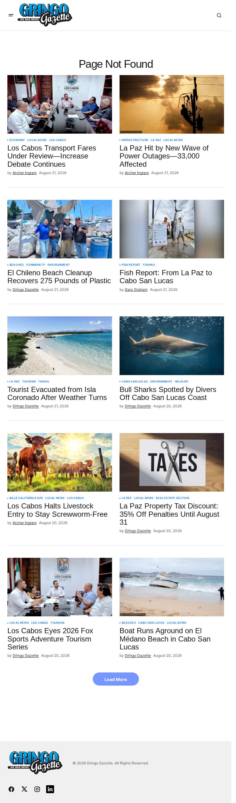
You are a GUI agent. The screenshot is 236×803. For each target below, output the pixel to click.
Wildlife (181, 381)
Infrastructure (135, 140)
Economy (17, 140)
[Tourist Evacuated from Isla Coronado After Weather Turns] (59, 345)
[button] (11, 15)
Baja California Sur (26, 498)
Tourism (29, 381)
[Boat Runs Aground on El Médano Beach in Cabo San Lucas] (172, 587)
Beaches (17, 264)
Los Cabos (57, 140)
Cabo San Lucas (135, 381)
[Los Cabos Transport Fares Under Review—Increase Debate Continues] (59, 104)
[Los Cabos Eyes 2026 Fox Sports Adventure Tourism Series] (59, 587)
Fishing (149, 264)
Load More (115, 679)
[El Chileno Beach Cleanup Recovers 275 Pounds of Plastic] (59, 229)
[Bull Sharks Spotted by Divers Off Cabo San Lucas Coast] (172, 345)
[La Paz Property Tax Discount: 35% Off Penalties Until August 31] (172, 462)
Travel (43, 381)
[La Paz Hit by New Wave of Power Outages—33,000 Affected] (172, 104)
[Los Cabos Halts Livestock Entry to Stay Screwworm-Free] (59, 462)
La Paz (156, 140)
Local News (37, 140)
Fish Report (131, 264)
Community (35, 264)
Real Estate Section (172, 498)
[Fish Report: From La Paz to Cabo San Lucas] (172, 229)
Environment (59, 264)
